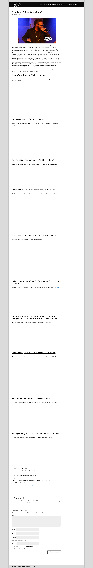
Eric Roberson (30, 124)
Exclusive (69, 5)
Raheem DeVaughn (30, 485)
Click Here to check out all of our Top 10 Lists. (22, 69)
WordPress (33, 566)
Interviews (53, 5)
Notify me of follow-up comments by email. (23, 546)
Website (14, 537)
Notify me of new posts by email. (21, 548)
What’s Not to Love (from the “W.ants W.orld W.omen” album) (35, 282)
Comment (14, 515)
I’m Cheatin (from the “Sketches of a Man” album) (34, 235)
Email (13, 533)
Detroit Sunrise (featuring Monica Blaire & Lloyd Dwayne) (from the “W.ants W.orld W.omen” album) (35, 317)
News (76, 5)
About (79, 1)
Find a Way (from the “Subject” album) (29, 75)
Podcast (61, 5)
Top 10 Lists (18, 14)
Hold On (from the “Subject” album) (28, 119)
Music (45, 5)
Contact (75, 1)
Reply (60, 501)
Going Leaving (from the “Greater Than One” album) (35, 433)
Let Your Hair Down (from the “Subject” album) (33, 160)
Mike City (59, 287)
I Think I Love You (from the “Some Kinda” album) (34, 190)
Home (41, 5)
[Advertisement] (35, 489)
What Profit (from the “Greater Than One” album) (34, 352)
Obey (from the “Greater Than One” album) (31, 398)
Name (13, 529)
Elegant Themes (21, 566)
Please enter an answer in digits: (19, 540)
